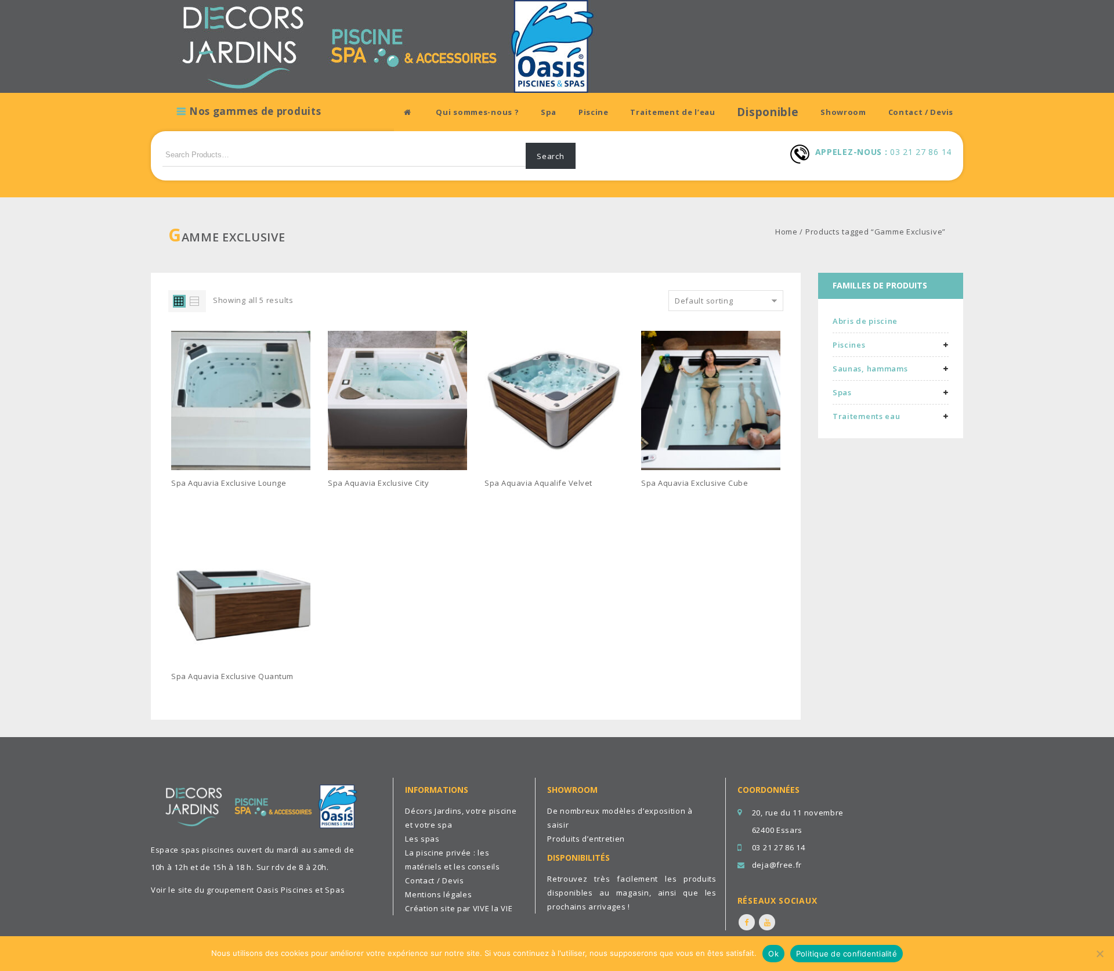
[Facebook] (747, 922)
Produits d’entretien (586, 838)
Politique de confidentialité (846, 953)
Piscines (849, 345)
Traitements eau (866, 416)
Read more (198, 501)
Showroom (843, 112)
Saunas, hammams (870, 368)
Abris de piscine (865, 321)
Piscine (593, 112)
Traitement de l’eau (672, 112)
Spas (842, 392)
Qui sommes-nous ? (477, 112)
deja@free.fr (777, 865)
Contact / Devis (921, 112)
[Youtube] (767, 922)
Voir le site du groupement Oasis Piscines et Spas (248, 890)
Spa (548, 112)
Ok (773, 953)
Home (786, 231)
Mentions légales (438, 894)
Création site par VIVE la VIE (458, 908)
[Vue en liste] (195, 301)
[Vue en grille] (179, 301)
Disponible (767, 112)
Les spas (422, 838)
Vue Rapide (307, 501)
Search (550, 156)
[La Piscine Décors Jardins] (377, 45)
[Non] (1099, 953)
